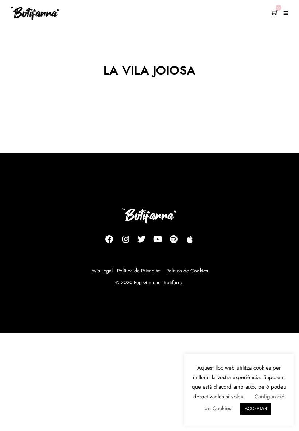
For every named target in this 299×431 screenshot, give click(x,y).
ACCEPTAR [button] (256, 409)
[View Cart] (275, 13)
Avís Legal (102, 271)
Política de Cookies (187, 271)
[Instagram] (125, 239)
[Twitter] (141, 239)
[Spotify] (174, 239)
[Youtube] (158, 239)
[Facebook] (109, 239)
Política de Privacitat (138, 271)
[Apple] (190, 239)
